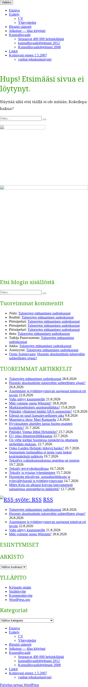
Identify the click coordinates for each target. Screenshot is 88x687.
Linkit (13, 51)
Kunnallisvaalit (19, 35)
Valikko (6, 2)
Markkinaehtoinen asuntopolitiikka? (34, 407)
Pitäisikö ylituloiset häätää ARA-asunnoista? (40, 411)
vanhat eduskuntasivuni (34, 59)
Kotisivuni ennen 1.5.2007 (28, 55)
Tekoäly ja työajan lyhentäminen (32, 473)
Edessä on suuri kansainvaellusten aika (36, 415)
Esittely (14, 14)
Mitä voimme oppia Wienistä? (30, 403)
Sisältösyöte (17, 591)
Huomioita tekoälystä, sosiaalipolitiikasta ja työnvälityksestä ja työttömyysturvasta (39, 479)
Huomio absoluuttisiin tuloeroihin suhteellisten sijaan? (47, 383)
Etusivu (14, 10)
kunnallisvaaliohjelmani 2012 (39, 43)
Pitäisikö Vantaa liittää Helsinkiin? (33, 432)
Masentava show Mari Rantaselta (32, 419)
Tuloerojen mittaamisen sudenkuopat (44, 313)
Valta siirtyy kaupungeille (27, 399)
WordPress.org (19, 600)
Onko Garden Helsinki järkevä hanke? (36, 448)
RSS (48, 499)
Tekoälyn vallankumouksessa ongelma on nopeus (44, 460)
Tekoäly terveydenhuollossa (29, 468)
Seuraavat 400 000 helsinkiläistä (41, 39)
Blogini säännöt (20, 27)
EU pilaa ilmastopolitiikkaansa (30, 436)
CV (20, 18)
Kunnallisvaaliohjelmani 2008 (39, 47)
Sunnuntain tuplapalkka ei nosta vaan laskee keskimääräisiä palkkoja (40, 454)
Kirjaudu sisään (20, 587)
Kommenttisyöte (20, 595)
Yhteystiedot (27, 22)
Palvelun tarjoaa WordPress (19, 685)
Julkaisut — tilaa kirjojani (27, 31)
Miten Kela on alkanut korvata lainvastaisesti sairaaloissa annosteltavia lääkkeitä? (41, 487)
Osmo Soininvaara (22, 354)
